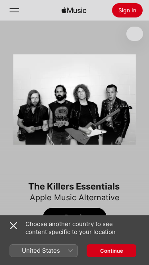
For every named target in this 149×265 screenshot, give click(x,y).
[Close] (13, 225)
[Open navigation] (14, 10)
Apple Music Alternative (75, 197)
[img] (74, 10)
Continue (111, 251)
